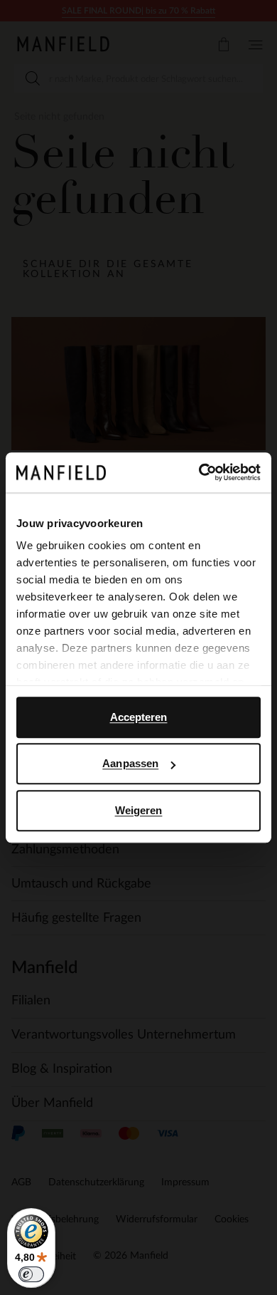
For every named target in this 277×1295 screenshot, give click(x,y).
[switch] (31, 1274)
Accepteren (139, 717)
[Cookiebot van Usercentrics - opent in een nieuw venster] (199, 472)
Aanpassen (130, 763)
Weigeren (139, 810)
